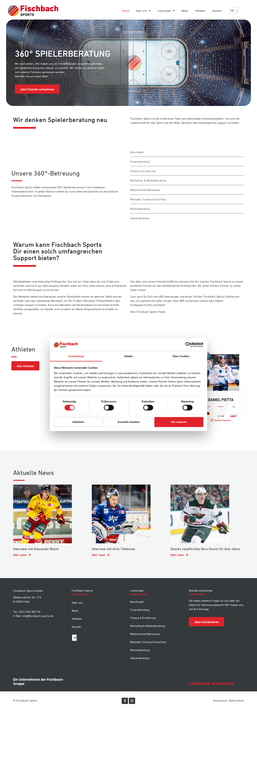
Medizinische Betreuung (145, 633)
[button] (37, 89)
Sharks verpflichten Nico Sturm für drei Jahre (205, 549)
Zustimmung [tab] (76, 356)
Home (125, 10)
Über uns (141, 10)
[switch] (109, 407)
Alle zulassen (179, 421)
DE (232, 11)
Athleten (200, 10)
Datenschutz (236, 700)
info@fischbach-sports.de (37, 615)
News (185, 10)
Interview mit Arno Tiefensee (113, 549)
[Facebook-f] (125, 701)
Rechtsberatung (140, 650)
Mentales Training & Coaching (148, 641)
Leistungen (164, 10)
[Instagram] (132, 701)
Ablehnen (78, 421)
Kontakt (217, 10)
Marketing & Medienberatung (147, 625)
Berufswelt (137, 601)
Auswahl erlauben (128, 421)
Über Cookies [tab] (181, 356)
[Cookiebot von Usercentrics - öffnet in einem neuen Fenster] (188, 344)
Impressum (220, 700)
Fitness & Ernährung (142, 617)
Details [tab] (128, 356)
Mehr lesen (20, 555)
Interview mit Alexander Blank (36, 549)
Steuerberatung (139, 658)
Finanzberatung (139, 609)
